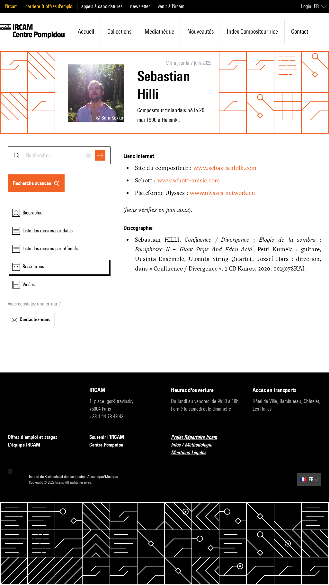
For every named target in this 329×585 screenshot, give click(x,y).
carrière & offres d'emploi (49, 6)
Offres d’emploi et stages (33, 437)
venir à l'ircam (171, 6)
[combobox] (59, 155)
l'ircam (11, 6)
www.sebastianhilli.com (224, 168)
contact (299, 31)
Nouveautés (200, 31)
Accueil (86, 31)
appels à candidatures (101, 6)
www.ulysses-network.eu (222, 193)
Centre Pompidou (106, 445)
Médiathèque (159, 31)
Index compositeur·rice (252, 31)
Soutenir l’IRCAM (106, 437)
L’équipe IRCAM (24, 445)
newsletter (140, 6)
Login (306, 6)
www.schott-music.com (188, 180)
